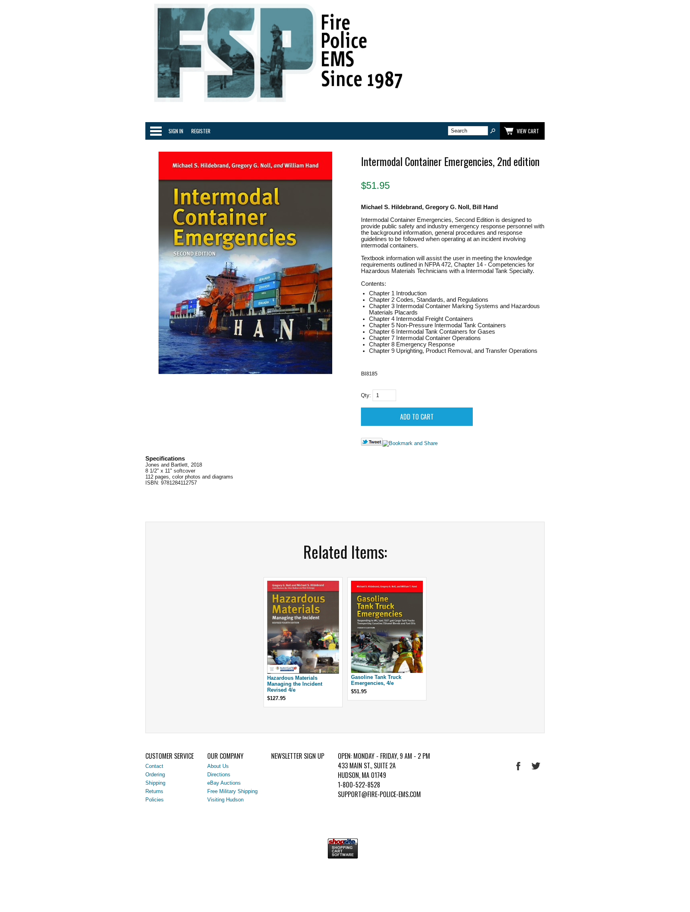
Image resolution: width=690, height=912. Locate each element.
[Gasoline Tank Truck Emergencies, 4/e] (387, 671)
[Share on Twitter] (372, 444)
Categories (156, 131)
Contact (154, 766)
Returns (154, 791)
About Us (218, 766)
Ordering (155, 774)
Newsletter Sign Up (297, 756)
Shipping (155, 783)
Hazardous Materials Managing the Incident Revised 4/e (294, 684)
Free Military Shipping (232, 791)
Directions (218, 774)
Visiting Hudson (225, 800)
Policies (154, 800)
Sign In (176, 131)
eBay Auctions (224, 783)
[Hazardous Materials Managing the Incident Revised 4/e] (303, 672)
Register (200, 131)
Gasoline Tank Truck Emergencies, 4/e (376, 680)
